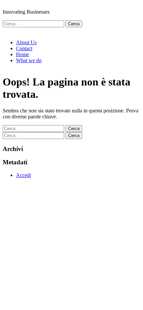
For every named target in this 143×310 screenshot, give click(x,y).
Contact (24, 48)
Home (22, 54)
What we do (29, 60)
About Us (26, 42)
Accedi (23, 175)
